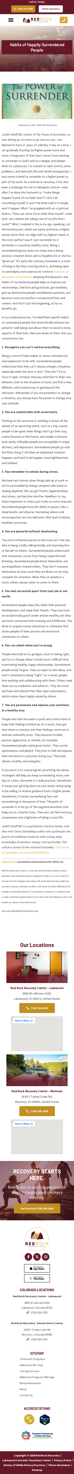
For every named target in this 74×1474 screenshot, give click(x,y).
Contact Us (26, 1395)
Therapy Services (29, 1371)
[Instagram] (45, 1257)
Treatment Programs (32, 1359)
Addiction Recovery (47, 125)
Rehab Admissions (30, 1383)
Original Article (9, 861)
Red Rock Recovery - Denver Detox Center (37, 1323)
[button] (11, 20)
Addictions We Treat (31, 1365)
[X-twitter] (37, 1257)
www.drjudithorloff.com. (34, 853)
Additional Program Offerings (37, 1377)
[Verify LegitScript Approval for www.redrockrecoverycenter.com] (45, 1424)
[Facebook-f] (28, 1257)
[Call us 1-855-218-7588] (64, 20)
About (23, 1389)
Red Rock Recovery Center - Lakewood (37, 1296)
